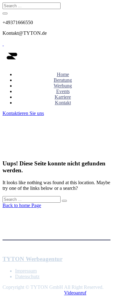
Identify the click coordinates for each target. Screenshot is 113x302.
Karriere (63, 97)
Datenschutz (27, 276)
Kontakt (63, 102)
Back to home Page (22, 205)
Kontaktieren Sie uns (23, 113)
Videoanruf (75, 292)
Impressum (26, 270)
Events (63, 91)
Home (63, 74)
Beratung (63, 80)
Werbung (63, 85)
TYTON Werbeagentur (32, 259)
